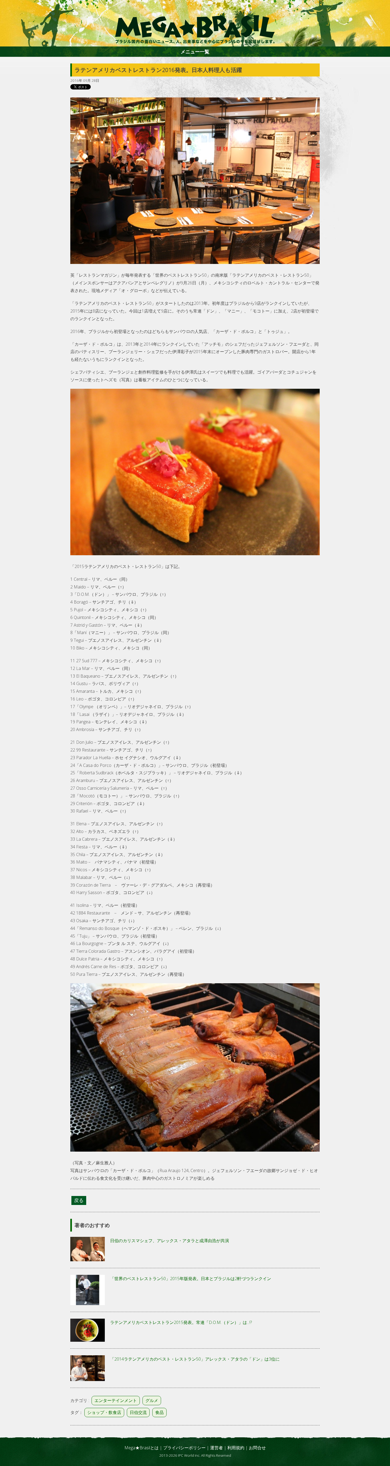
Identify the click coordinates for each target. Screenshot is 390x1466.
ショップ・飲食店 (104, 1412)
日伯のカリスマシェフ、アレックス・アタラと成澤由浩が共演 (169, 1240)
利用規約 (235, 1448)
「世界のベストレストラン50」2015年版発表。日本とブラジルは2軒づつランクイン (190, 1278)
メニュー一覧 (195, 51)
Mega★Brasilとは (141, 1448)
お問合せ (257, 1448)
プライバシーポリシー (184, 1448)
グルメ (151, 1400)
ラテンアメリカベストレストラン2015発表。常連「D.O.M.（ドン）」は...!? (181, 1322)
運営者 (216, 1448)
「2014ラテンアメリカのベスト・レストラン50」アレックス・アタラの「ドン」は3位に (195, 1359)
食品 (159, 1412)
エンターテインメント (115, 1400)
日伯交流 (138, 1412)
